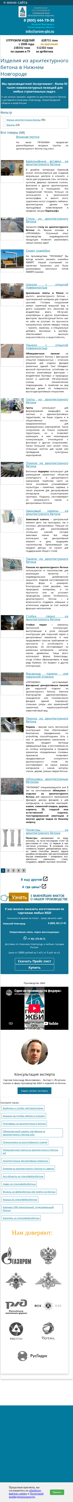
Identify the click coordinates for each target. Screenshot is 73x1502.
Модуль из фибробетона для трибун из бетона (29, 1191)
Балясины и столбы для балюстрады (23, 1108)
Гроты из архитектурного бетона (47, 401)
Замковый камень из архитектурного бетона (47, 512)
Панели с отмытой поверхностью (47, 346)
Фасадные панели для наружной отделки (47, 675)
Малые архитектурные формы (24, 120)
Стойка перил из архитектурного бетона (47, 618)
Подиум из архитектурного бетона (47, 465)
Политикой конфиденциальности (26, 1495)
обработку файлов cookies (25, 1492)
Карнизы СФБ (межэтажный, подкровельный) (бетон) (28, 1209)
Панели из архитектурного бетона (47, 560)
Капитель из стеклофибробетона (21, 1218)
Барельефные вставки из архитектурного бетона (47, 163)
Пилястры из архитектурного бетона (47, 831)
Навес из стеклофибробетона (19, 1184)
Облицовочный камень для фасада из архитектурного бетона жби (24, 1133)
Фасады (11, 125)
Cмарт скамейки (38, 250)
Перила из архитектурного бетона (47, 720)
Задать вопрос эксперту (34, 1090)
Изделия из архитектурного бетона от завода (28, 1168)
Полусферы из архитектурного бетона (24, 1123)
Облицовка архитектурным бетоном (47, 780)
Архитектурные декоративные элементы (25, 1161)
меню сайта (15, 2)
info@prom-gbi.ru (40, 31)
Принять (57, 1492)
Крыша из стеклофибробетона (20, 1199)
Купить (35, 967)
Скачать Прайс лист (34, 961)
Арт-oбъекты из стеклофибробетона (23, 1176)
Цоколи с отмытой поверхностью (47, 286)
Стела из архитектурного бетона (47, 220)
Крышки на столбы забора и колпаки (24, 1116)
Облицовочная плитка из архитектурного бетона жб (30, 1151)
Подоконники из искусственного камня (25, 1142)
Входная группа (27, 137)
